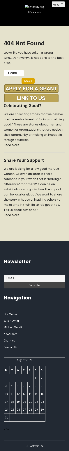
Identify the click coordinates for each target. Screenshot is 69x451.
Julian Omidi (12, 321)
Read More (11, 145)
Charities (9, 340)
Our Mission (11, 314)
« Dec (7, 429)
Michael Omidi (13, 327)
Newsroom (10, 334)
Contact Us (10, 347)
